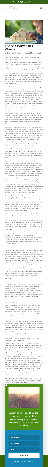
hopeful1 (11, 53)
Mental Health (36, 53)
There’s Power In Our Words (21, 47)
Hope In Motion (23, 53)
